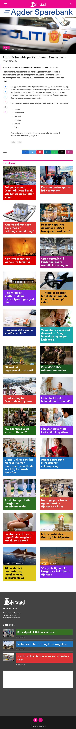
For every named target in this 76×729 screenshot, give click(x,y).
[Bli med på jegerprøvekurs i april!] (19, 355)
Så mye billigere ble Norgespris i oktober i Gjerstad (55, 571)
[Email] (5, 107)
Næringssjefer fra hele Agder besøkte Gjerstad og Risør (55, 503)
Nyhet (13, 142)
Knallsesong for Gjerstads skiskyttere (18, 400)
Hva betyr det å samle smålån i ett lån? (19, 332)
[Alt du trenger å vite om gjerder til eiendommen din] (19, 488)
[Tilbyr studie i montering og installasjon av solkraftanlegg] (19, 556)
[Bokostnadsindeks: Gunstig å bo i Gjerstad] (56, 522)
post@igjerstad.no (14, 617)
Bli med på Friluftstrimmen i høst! (36, 632)
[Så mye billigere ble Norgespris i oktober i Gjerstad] (56, 556)
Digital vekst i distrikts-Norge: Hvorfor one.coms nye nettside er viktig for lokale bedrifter (19, 466)
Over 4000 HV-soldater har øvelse (53, 369)
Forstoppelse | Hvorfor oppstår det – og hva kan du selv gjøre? (19, 537)
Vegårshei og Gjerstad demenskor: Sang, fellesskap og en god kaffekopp (55, 335)
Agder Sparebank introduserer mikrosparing (52, 463)
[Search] (71, 4)
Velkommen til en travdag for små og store (42, 644)
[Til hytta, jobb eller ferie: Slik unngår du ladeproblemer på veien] (56, 281)
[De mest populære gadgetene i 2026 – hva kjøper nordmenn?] (56, 212)
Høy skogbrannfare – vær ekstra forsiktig (18, 260)
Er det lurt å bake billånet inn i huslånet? (55, 400)
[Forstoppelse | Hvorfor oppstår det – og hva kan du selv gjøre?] (19, 522)
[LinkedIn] (5, 97)
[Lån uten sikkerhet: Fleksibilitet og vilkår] (56, 417)
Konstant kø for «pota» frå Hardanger (56, 189)
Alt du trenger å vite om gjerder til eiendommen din (18, 503)
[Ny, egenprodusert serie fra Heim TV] (19, 417)
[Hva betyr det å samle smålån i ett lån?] (19, 318)
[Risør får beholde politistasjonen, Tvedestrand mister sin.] (38, 35)
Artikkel (6, 47)
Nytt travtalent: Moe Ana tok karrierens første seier (44, 658)
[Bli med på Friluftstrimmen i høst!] (8, 633)
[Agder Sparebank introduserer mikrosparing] (56, 447)
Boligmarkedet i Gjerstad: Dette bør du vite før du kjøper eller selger (19, 192)
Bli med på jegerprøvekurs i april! (19, 369)
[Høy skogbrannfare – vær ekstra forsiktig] (19, 247)
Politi (19, 142)
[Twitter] (5, 92)
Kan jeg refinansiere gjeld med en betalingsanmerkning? (19, 228)
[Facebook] (5, 87)
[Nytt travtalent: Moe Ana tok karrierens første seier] (8, 657)
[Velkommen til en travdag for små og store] (8, 645)
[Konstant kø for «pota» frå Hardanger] (56, 175)
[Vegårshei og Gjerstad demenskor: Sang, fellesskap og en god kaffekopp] (56, 318)
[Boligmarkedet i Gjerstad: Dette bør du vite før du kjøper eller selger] (19, 175)
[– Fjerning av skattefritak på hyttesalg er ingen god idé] (19, 281)
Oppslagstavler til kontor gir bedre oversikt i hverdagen (54, 262)
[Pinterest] (5, 102)
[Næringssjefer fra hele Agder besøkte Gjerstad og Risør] (56, 488)
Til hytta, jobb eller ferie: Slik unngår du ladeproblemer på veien (54, 298)
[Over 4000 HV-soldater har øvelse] (56, 355)
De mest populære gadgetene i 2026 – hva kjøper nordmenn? (56, 228)
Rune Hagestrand (9, 49)
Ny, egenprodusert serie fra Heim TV (17, 431)
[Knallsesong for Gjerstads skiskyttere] (19, 386)
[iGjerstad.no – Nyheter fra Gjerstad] (38, 4)
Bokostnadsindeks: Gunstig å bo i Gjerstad (56, 536)
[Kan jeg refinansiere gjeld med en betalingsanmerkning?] (19, 212)
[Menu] (5, 4)
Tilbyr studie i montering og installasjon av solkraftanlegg (14, 573)
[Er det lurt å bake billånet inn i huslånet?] (56, 386)
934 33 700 (12, 615)
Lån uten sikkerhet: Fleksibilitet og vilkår (54, 431)
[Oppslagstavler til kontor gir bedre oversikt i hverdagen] (56, 247)
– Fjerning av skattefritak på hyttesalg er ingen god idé (19, 298)
